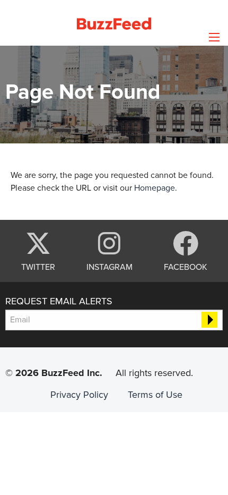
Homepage (154, 188)
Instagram (109, 266)
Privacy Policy (79, 394)
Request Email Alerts (58, 301)
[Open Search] (214, 37)
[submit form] (209, 320)
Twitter (38, 266)
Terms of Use (155, 394)
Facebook (185, 266)
